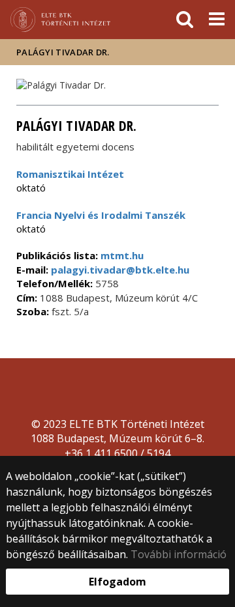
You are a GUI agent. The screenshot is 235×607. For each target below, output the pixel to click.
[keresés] (184, 19)
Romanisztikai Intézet (70, 173)
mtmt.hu (122, 255)
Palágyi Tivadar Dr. (63, 52)
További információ (179, 554)
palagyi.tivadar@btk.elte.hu (118, 269)
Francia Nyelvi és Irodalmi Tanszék (100, 214)
